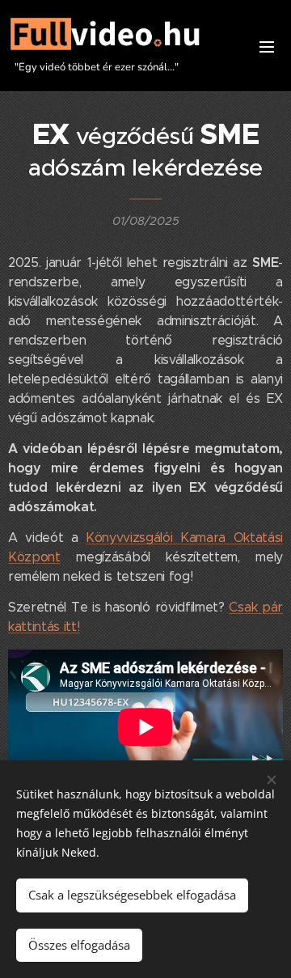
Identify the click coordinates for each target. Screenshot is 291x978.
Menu (267, 46)
